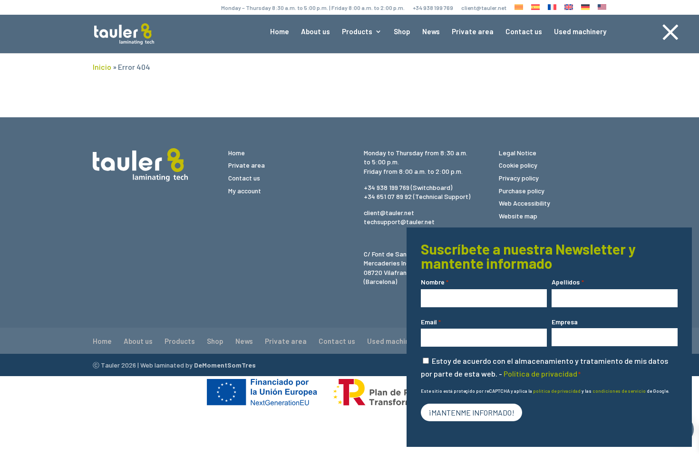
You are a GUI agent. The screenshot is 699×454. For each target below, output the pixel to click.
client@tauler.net (483, 8)
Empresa (565, 322)
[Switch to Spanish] (535, 9)
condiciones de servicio (619, 391)
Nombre (434, 282)
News (431, 32)
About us (315, 32)
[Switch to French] (552, 9)
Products (357, 32)
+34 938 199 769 (433, 8)
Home (279, 32)
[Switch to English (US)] (602, 9)
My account (244, 191)
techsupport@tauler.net (399, 222)
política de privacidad (557, 391)
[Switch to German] (585, 9)
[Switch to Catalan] (519, 9)
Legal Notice (517, 153)
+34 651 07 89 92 (388, 196)
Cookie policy (518, 165)
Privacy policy (519, 178)
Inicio (102, 66)
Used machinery (580, 32)
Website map (518, 216)
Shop (402, 32)
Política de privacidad (540, 373)
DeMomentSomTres (225, 365)
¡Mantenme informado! (471, 412)
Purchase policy (521, 191)
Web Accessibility (524, 203)
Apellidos (567, 282)
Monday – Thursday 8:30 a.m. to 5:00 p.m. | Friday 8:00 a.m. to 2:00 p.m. (313, 8)
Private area (473, 32)
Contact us (523, 32)
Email (431, 322)
